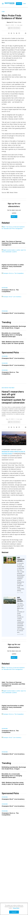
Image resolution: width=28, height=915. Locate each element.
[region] (14, 909)
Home (3, 11)
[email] (19, 33)
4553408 (7, 432)
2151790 (7, 598)
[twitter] (14, 33)
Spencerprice (13, 432)
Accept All (14, 912)
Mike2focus (10, 558)
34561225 (10, 558)
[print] (25, 33)
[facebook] (9, 33)
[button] (3, 4)
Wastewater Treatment (8, 387)
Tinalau (12, 598)
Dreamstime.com (20, 432)
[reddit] (16, 33)
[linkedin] (11, 33)
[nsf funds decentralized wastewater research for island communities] (9, 600)
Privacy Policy (16, 908)
